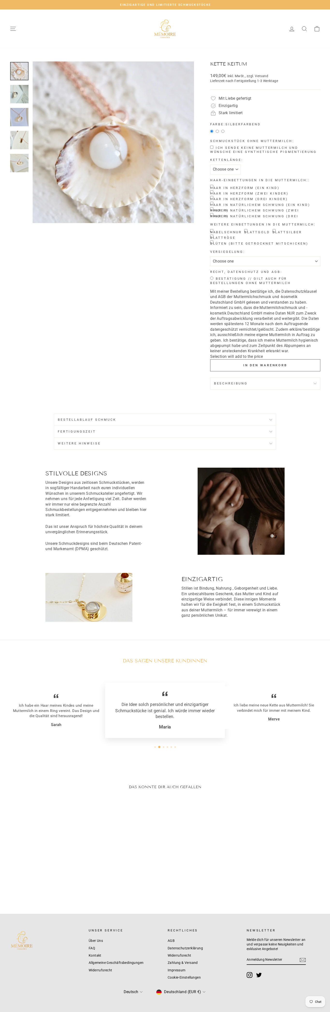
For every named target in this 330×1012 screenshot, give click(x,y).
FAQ (92, 948)
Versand (261, 76)
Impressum (177, 970)
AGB (171, 941)
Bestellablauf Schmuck (87, 419)
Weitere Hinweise (79, 443)
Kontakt (95, 955)
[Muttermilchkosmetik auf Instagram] (249, 975)
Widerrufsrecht (100, 970)
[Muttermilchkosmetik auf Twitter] (259, 975)
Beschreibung (231, 383)
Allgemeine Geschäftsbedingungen (116, 963)
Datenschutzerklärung (185, 948)
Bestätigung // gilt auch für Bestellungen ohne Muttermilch (250, 281)
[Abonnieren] (303, 960)
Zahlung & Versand (183, 963)
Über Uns (96, 941)
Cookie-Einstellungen (184, 977)
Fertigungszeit (77, 431)
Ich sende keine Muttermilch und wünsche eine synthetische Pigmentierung (263, 150)
